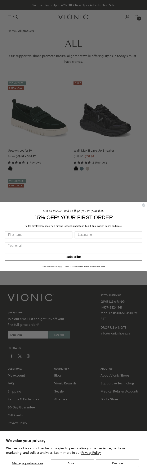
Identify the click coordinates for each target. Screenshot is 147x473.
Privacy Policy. (91, 452)
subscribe (73, 256)
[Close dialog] (143, 205)
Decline (117, 463)
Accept (72, 463)
